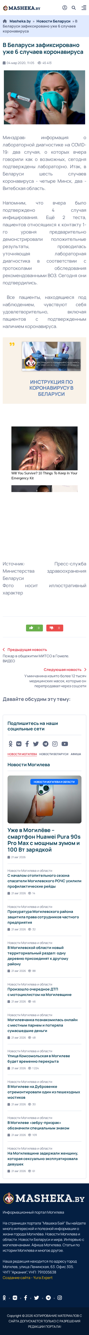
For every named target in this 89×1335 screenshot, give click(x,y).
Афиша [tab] (76, 754)
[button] (83, 8)
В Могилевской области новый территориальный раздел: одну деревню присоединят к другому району (38, 955)
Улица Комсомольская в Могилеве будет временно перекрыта (39, 1058)
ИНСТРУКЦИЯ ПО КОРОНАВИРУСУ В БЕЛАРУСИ (51, 388)
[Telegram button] (46, 744)
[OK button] (10, 744)
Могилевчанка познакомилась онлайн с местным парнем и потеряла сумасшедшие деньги (43, 1025)
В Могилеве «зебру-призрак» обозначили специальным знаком (38, 1125)
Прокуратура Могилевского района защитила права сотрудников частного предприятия (43, 917)
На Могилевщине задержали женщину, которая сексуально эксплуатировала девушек (43, 1159)
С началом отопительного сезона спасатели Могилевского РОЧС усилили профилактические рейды (44, 881)
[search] (75, 7)
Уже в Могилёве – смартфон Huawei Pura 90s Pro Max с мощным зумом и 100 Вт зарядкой (44, 839)
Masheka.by (20, 21)
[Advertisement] (37, 522)
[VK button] (19, 744)
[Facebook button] (25, 1297)
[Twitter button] (36, 744)
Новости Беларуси (54, 21)
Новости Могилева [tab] (22, 754)
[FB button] (27, 744)
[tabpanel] (44, 967)
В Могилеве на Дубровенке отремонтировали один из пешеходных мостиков (44, 1092)
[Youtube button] (64, 744)
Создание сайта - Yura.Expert (27, 1277)
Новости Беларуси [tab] (53, 754)
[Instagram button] (55, 744)
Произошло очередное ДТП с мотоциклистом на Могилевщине (40, 992)
